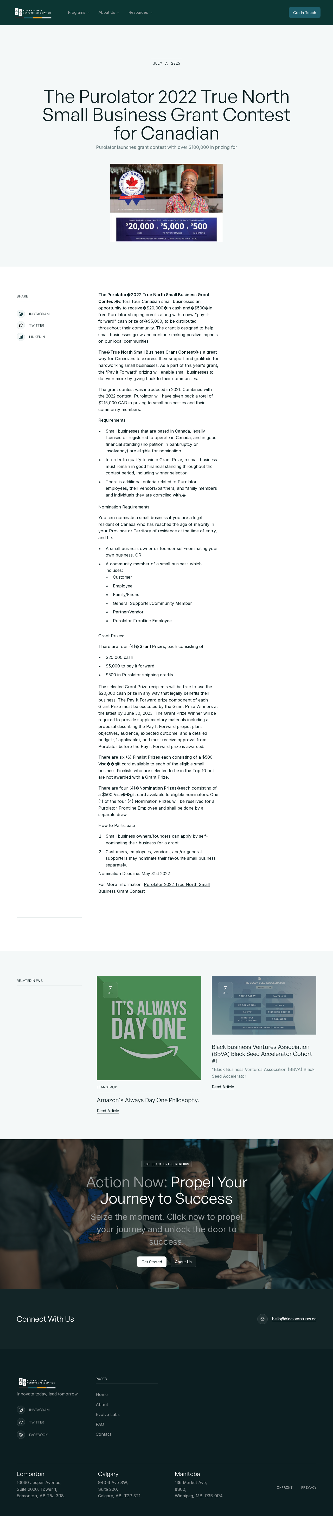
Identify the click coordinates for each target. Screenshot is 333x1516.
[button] (79, 12)
